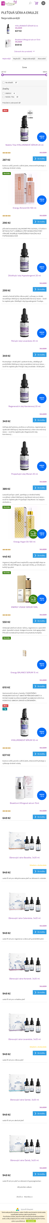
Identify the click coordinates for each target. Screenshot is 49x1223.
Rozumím (31, 1221)
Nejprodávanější (29, 58)
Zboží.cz (19, 1197)
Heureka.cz (28, 1197)
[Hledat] (30, 3)
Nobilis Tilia (12, 97)
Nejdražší (16, 58)
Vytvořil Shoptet (27, 1209)
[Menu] (43, 3)
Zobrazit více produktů (23, 51)
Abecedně (42, 58)
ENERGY (10, 93)
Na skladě (11, 82)
